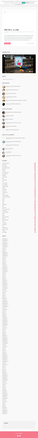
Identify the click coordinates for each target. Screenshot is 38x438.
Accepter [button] (23, 2)
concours (18, 175)
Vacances (18, 230)
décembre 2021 (4, 283)
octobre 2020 (4, 304)
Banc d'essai (18, 164)
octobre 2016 (4, 378)
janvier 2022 (4, 281)
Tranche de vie (18, 227)
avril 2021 (3, 295)
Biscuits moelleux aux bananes (11, 126)
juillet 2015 (4, 401)
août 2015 (3, 399)
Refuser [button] (27, 2)
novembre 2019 (4, 321)
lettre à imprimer (18, 195)
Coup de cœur (19, 31)
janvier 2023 (4, 266)
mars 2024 (4, 251)
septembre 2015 (4, 398)
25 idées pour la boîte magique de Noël (12, 129)
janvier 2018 (4, 355)
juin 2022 (3, 274)
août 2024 (4, 248)
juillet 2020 (4, 309)
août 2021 (3, 289)
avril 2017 (3, 369)
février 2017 (4, 372)
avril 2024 (4, 249)
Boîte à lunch (18, 166)
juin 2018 (3, 347)
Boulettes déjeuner (9, 119)
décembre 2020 (4, 301)
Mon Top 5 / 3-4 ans (11, 30)
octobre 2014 (4, 413)
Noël (32, 31)
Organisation (18, 210)
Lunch (18, 198)
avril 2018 (3, 350)
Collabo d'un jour (18, 172)
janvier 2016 (4, 392)
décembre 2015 (4, 393)
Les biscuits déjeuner (9, 115)
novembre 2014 (4, 412)
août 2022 (4, 272)
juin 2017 (3, 366)
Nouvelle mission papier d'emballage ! (12, 89)
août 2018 (3, 344)
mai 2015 (3, 404)
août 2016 (3, 381)
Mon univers (18, 204)
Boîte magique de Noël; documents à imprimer (13, 112)
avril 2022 (4, 277)
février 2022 (4, 280)
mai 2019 (3, 330)
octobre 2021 (4, 286)
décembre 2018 (4, 338)
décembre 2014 (4, 410)
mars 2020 (4, 315)
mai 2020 (3, 312)
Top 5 (18, 226)
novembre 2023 (4, 254)
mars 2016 (3, 389)
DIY (18, 181)
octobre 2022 (4, 269)
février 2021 (4, 298)
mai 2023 (3, 260)
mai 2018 (3, 349)
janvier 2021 (4, 300)
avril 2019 (3, 332)
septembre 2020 (4, 306)
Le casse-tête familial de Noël (11, 93)
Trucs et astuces (18, 229)
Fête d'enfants (18, 184)
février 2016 (4, 390)
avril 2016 (3, 387)
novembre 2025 (4, 240)
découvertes (18, 180)
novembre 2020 (4, 303)
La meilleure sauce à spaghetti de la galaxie (13, 122)
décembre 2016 (4, 375)
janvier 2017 (4, 373)
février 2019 (4, 335)
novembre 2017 (4, 358)
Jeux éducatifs (28, 31)
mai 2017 (3, 367)
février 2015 (4, 407)
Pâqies (18, 213)
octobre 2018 (4, 341)
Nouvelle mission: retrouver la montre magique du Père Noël (16, 100)
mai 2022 (3, 275)
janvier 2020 (4, 318)
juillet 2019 (4, 327)
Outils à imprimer (18, 212)
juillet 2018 (4, 346)
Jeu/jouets (24, 31)
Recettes (18, 218)
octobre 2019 (4, 323)
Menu (18, 201)
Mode (18, 203)
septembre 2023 (4, 255)
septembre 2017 (4, 361)
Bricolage (18, 169)
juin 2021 (3, 292)
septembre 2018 (4, 343)
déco (18, 178)
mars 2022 (4, 278)
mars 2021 (3, 297)
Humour (18, 187)
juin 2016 (3, 384)
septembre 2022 (4, 271)
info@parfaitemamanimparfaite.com (7, 79)
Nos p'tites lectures (18, 209)
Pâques (18, 215)
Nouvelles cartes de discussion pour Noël (13, 86)
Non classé (18, 207)
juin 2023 (3, 258)
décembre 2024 (4, 243)
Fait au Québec (18, 183)
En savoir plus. (31, 2)
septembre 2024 (4, 246)
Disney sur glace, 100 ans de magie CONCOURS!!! (13, 141)
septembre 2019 (4, 324)
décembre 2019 (4, 320)
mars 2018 (3, 352)
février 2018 (4, 353)
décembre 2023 (4, 252)
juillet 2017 (4, 364)
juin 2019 (3, 329)
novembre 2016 (4, 376)
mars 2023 (4, 263)
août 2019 (3, 326)
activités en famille (18, 163)
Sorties (18, 221)
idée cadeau (18, 189)
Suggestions (18, 224)
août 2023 (4, 257)
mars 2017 (3, 370)
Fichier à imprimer (18, 186)
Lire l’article (7, 43)
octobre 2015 (4, 396)
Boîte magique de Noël (18, 167)
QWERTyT (21, 433)
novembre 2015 (4, 395)
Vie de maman (18, 232)
